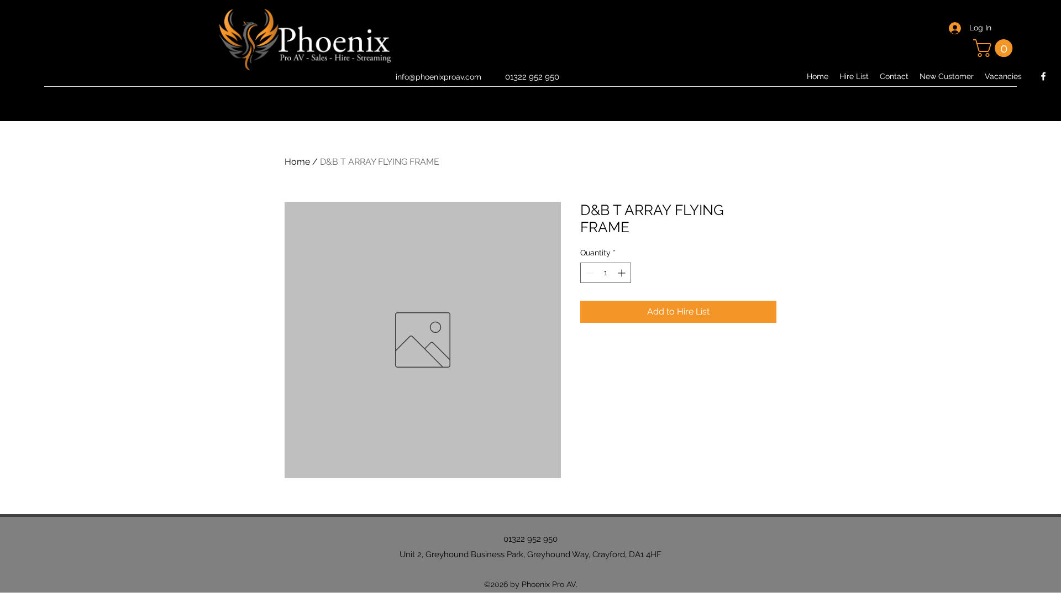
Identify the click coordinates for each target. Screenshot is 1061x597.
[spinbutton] (606, 272)
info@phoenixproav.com (438, 76)
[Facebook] (1043, 76)
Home (297, 161)
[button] (995, 48)
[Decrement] (589, 272)
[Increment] (622, 272)
